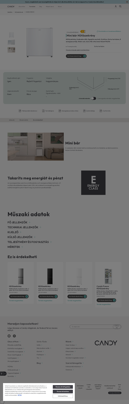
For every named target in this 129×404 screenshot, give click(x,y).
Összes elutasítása (63, 391)
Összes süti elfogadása (63, 387)
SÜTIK (20, 395)
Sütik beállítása (63, 396)
